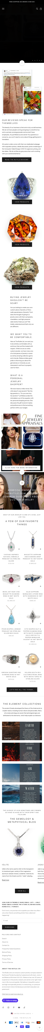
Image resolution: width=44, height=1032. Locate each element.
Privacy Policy (6, 959)
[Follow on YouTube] (19, 1007)
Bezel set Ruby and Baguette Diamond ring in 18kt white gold (11, 595)
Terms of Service (7, 962)
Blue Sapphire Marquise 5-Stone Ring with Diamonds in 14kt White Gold (33, 595)
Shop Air (7, 780)
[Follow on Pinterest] (14, 1007)
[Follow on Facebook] (3, 1007)
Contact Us (5, 945)
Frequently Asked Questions (11, 949)
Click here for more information (21, 468)
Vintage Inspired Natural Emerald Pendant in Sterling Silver (11, 558)
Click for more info (14, 54)
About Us (5, 942)
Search (4, 938)
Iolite (5, 865)
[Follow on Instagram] (8, 1007)
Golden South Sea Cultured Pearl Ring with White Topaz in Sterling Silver (33, 676)
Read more (5, 880)
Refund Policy (6, 952)
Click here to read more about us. (12, 994)
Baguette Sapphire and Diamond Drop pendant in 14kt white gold (33, 558)
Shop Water (8, 801)
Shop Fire (7, 759)
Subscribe (9, 927)
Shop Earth (7, 738)
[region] (22, 33)
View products (22, 202)
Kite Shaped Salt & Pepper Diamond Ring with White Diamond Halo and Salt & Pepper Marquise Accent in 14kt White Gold (32, 635)
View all (22, 891)
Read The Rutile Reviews (16, 159)
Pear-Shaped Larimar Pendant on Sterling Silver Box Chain (11, 631)
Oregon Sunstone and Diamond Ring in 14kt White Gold (11, 674)
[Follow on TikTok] (24, 1007)
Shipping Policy (7, 955)
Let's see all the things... (22, 689)
